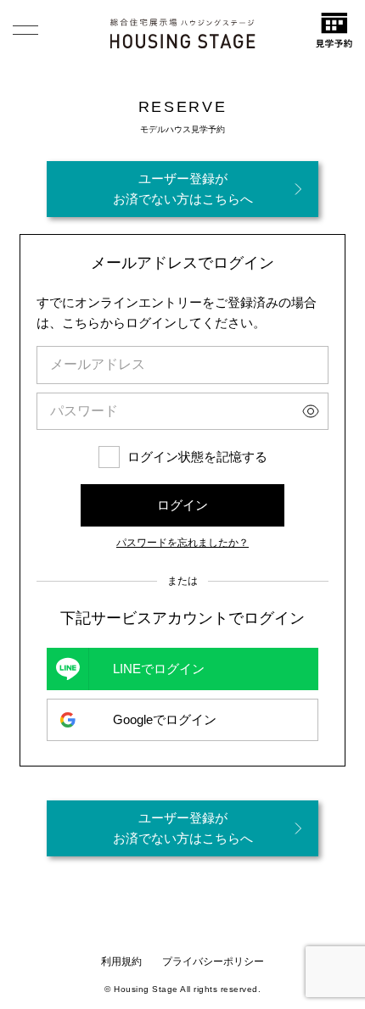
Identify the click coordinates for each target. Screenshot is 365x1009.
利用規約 (121, 961)
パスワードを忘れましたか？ (182, 543)
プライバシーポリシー (213, 961)
